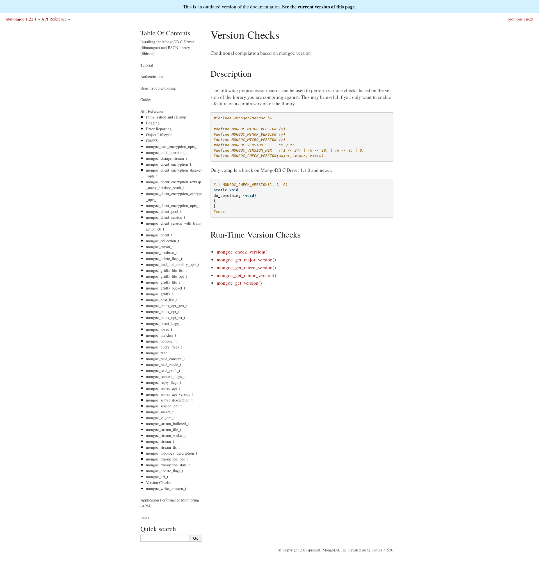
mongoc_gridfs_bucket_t (165, 288)
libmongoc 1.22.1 (21, 19)
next (529, 19)
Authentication (152, 76)
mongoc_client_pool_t (163, 211)
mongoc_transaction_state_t (168, 465)
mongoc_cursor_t (159, 246)
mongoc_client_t (159, 235)
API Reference (54, 19)
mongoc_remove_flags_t (165, 376)
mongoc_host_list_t (161, 299)
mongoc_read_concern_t (165, 358)
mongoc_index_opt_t (162, 311)
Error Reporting (159, 128)
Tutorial (146, 65)
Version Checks (158, 482)
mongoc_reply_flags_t (163, 382)
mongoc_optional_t (161, 341)
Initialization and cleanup (166, 117)
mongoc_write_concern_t (166, 488)
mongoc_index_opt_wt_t (165, 317)
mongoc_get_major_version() (246, 259)
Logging (152, 123)
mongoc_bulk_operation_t (167, 152)
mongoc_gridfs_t (159, 294)
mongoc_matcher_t (161, 335)
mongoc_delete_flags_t (164, 258)
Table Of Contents (165, 32)
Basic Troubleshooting (158, 88)
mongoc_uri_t (157, 476)
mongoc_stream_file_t (163, 429)
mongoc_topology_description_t (171, 453)
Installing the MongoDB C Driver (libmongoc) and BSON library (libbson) (167, 47)
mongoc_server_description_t (169, 400)
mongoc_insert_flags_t (164, 323)
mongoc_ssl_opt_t (160, 417)
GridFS (152, 140)
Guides (145, 99)
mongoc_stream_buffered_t (167, 423)
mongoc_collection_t (162, 240)
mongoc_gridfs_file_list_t (166, 270)
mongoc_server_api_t (163, 388)
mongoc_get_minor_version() (246, 275)
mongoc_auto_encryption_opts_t (172, 146)
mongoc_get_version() (239, 283)
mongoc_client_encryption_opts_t (173, 205)
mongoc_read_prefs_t (163, 370)
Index (144, 517)
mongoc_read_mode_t (163, 364)
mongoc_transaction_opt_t (167, 459)
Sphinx (377, 550)
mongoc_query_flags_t (164, 347)
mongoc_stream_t (160, 441)
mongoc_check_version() (242, 251)
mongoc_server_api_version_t (169, 394)
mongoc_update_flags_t (164, 470)
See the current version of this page (318, 6)
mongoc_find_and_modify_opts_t (172, 264)
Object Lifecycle (159, 134)
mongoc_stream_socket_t (166, 435)
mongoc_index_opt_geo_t (166, 305)
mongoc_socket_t (159, 411)
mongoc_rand (157, 352)
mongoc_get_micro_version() (246, 267)
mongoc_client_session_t (165, 217)
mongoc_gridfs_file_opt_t (166, 276)
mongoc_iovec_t (159, 329)
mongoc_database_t (161, 252)
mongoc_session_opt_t (164, 406)
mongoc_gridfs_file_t (163, 282)
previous (515, 19)
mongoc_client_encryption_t (168, 164)
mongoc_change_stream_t (166, 158)
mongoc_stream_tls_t (163, 447)
